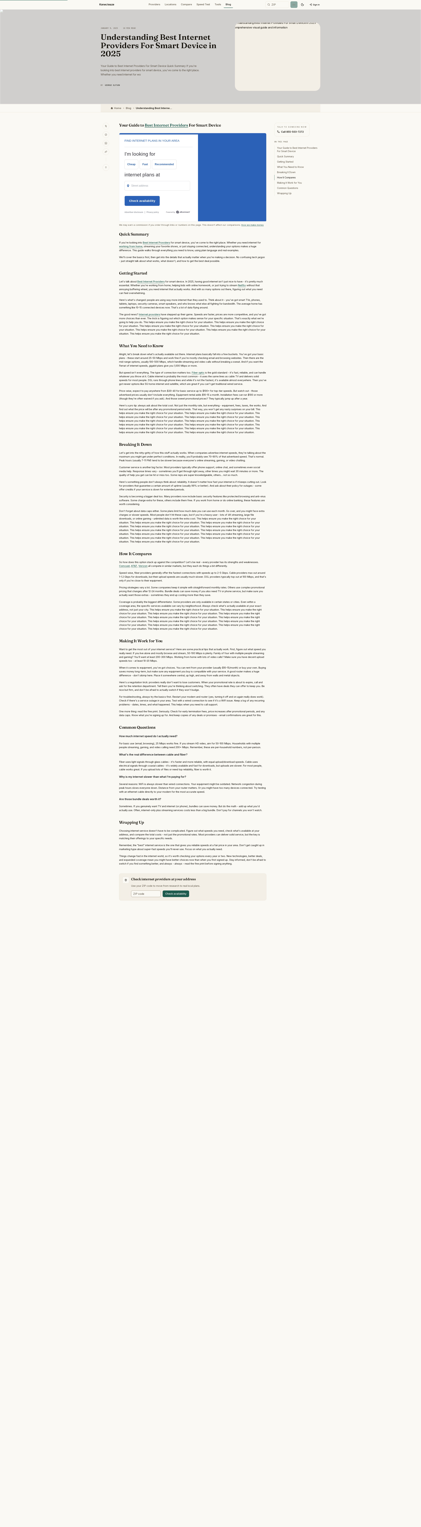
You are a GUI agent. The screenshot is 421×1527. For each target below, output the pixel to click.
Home (117, 108)
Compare (186, 4)
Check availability (175, 893)
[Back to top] (106, 167)
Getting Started (285, 161)
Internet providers (149, 314)
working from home (130, 246)
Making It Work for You (289, 182)
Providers (154, 4)
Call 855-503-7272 (292, 131)
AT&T (134, 565)
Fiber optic (198, 372)
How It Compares (286, 177)
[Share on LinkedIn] (106, 143)
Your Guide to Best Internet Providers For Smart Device (297, 149)
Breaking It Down (286, 172)
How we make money (252, 225)
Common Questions (287, 188)
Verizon (143, 565)
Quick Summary (285, 156)
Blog (228, 4)
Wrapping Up (284, 193)
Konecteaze (106, 4)
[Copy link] (106, 151)
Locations (170, 4)
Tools (218, 4)
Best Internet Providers (166, 125)
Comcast (124, 565)
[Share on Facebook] (106, 134)
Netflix (242, 285)
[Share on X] (106, 126)
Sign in (316, 4)
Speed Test (203, 4)
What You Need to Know (290, 167)
